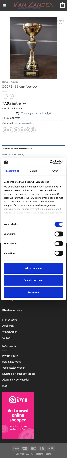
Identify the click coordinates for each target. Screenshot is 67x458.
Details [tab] (33, 171)
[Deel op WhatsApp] (5, 129)
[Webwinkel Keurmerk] (18, 415)
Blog (4, 385)
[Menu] (4, 5)
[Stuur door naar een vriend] (22, 129)
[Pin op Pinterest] (27, 129)
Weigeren (33, 292)
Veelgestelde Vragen (13, 367)
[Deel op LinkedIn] (33, 129)
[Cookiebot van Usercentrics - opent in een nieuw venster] (49, 162)
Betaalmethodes (11, 361)
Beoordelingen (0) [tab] (13, 155)
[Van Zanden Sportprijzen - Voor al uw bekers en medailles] (33, 5)
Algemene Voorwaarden (15, 379)
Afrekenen (8, 325)
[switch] (59, 233)
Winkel (14, 82)
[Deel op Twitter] (16, 129)
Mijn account (9, 319)
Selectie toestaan (33, 280)
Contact (6, 337)
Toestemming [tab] (12, 171)
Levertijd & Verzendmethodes (19, 373)
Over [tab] (55, 171)
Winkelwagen (9, 331)
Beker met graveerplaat (23, 123)
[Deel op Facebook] (10, 129)
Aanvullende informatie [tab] (17, 148)
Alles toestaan (33, 268)
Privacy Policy (10, 355)
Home (5, 82)
